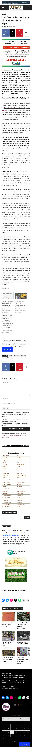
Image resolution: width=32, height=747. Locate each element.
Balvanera (5, 457)
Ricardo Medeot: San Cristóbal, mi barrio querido (8, 659)
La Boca (19, 469)
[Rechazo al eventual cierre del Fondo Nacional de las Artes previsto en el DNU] (7, 295)
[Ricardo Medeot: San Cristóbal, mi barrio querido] (8, 651)
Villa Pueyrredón (7, 502)
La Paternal (5, 471)
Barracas (19, 457)
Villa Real (19, 502)
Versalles (5, 493)
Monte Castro (6, 475)
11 (8, 729)
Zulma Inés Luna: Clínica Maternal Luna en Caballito (8, 624)
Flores (18, 466)
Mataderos (5, 473)
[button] (3, 7)
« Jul (15, 741)
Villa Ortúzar (20, 500)
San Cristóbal (6, 489)
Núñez (4, 478)
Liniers (18, 471)
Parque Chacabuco (22, 480)
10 (3, 729)
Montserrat (20, 473)
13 (16, 729)
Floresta (4, 469)
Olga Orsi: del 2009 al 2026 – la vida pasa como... (7, 643)
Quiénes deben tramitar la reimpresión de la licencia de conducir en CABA (20, 305)
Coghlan (19, 462)
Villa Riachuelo (6, 504)
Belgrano (5, 460)
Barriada (6, 26)
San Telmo (5, 491)
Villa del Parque (6, 495)
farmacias (23, 355)
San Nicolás (20, 489)
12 (12, 729)
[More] (26, 33)
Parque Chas (6, 482)
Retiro (4, 486)
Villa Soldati (5, 507)
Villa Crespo (20, 493)
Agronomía (5, 455)
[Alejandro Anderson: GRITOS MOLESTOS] (23, 636)
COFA (10, 355)
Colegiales (5, 464)
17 (3, 732)
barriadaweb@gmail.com (10, 535)
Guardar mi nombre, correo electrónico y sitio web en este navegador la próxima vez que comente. (15, 414)
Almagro (19, 455)
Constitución (20, 464)
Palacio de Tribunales (7, 357)
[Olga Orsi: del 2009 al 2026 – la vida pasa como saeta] (8, 636)
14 (20, 729)
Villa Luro (5, 500)
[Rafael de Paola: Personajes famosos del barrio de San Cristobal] (23, 651)
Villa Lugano (20, 498)
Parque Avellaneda (7, 480)
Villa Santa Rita (21, 504)
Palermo (19, 478)
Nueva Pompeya (21, 475)
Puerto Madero (6, 484)
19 (12, 732)
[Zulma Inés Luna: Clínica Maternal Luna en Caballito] (8, 616)
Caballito (5, 462)
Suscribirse (7, 349)
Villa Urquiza (20, 507)
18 (8, 732)
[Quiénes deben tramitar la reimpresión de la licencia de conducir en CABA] (21, 295)
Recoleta (19, 484)
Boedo (18, 460)
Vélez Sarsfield (21, 491)
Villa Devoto (20, 495)
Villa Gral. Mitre (6, 498)
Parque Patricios (21, 482)
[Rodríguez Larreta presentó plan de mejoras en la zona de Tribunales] (8, 323)
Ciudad (7, 11)
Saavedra (19, 486)
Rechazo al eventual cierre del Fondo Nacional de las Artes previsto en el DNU (7, 305)
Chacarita (5, 466)
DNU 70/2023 (16, 355)
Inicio (3, 11)
